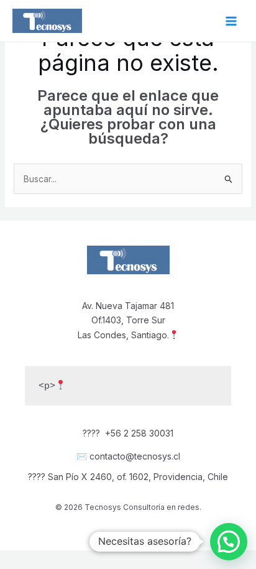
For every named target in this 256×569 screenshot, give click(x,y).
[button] (228, 541)
